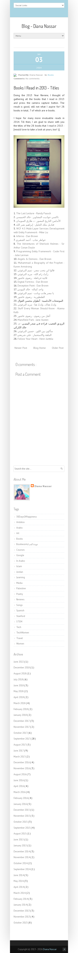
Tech (18, 627)
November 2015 (22, 815)
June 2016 (19, 780)
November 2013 (22, 916)
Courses (20, 549)
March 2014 (20, 893)
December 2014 (22, 851)
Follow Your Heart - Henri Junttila (35, 338)
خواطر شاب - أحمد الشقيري (31, 240)
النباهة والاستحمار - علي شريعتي (34, 335)
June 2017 (19, 750)
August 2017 (20, 744)
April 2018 (19, 697)
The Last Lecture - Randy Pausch (33, 213)
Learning (20, 577)
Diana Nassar (43, 486)
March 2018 (20, 703)
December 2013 (22, 910)
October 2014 (21, 863)
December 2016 (22, 762)
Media (19, 583)
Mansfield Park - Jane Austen (33, 319)
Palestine (21, 588)
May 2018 (19, 691)
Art (17, 533)
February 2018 (21, 709)
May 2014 (19, 881)
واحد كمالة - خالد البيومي (30, 289)
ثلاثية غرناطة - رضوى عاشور (32, 278)
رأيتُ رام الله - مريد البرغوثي (33, 274)
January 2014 (20, 904)
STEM (19, 621)
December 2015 (22, 809)
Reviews (20, 599)
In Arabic (20, 560)
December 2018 (22, 667)
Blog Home (39, 347)
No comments (33, 78)
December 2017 (22, 720)
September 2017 (22, 738)
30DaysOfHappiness (26, 516)
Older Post (57, 347)
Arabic (19, 527)
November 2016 (22, 768)
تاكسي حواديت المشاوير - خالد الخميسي (37, 217)
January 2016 (20, 804)
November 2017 (22, 726)
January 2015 (20, 845)
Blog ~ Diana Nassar (39, 26)
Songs (19, 605)
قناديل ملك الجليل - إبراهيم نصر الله (35, 224)
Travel (19, 638)
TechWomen (22, 632)
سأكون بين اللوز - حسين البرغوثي (35, 331)
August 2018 (20, 673)
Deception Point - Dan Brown (33, 285)
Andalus (20, 522)
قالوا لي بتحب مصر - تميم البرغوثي (36, 270)
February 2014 (21, 898)
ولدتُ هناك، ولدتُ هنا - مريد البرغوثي (37, 304)
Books (51, 75)
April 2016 (19, 786)
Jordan (19, 571)
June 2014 (19, 875)
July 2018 (19, 679)
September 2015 (22, 827)
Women (20, 643)
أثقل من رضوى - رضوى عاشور (34, 316)
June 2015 (19, 839)
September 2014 (22, 869)
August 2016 (20, 774)
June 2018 (19, 685)
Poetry (19, 594)
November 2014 (22, 857)
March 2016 (20, 792)
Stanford (20, 616)
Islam (19, 566)
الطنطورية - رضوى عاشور (31, 297)
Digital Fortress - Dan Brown (33, 281)
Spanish (20, 610)
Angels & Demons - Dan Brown (34, 259)
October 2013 (21, 922)
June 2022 (19, 661)
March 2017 (20, 756)
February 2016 (21, 798)
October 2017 (21, 732)
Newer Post (21, 347)
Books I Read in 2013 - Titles (36, 88)
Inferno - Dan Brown (27, 236)
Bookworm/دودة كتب (27, 544)
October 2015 (21, 821)
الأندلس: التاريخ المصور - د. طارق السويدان (38, 221)
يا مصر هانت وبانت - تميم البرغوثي (36, 293)
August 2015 (20, 833)
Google (20, 555)
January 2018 (20, 715)
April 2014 (19, 887)
